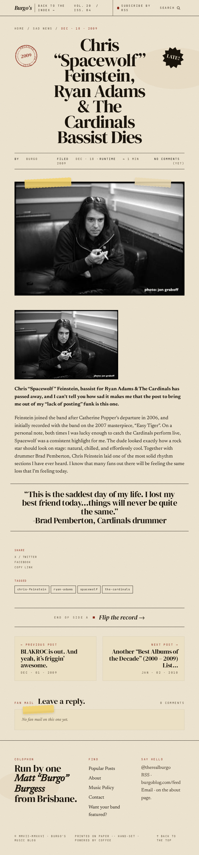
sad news (42, 28)
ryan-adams (63, 589)
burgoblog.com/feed (161, 782)
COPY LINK (24, 567)
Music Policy (101, 788)
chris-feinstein (31, 589)
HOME (19, 28)
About (95, 778)
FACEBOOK (23, 562)
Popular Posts (102, 768)
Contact (96, 797)
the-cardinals (117, 589)
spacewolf (89, 589)
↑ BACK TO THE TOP (166, 838)
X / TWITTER (26, 557)
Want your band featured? (104, 811)
